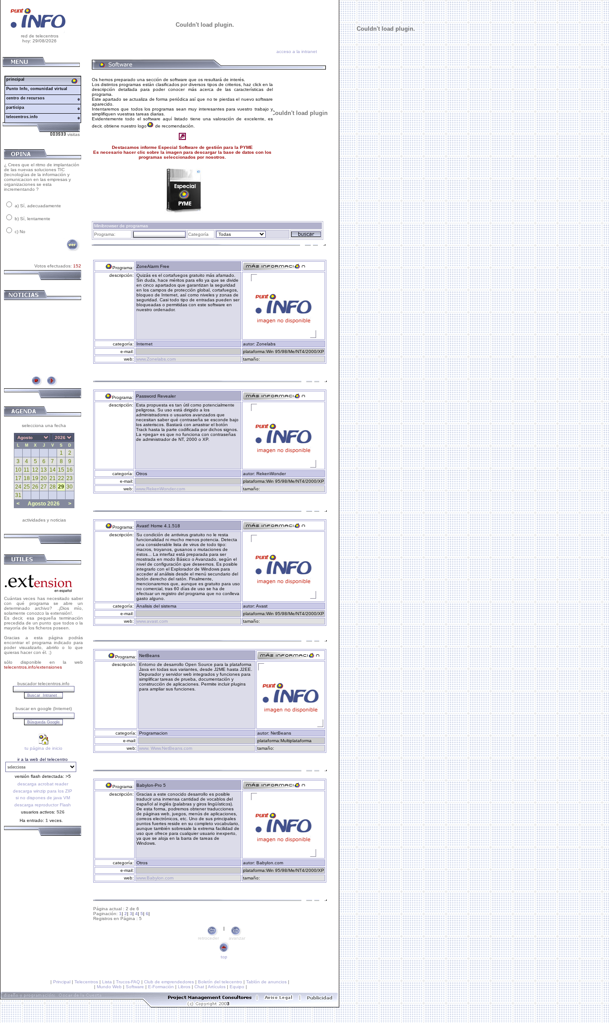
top (224, 956)
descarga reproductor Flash (42, 804)
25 (27, 487)
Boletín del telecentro (220, 981)
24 (18, 487)
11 (26, 470)
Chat (199, 986)
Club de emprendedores (169, 981)
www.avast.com (152, 621)
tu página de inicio (43, 748)
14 (52, 470)
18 (27, 478)
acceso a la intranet (296, 51)
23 (69, 478)
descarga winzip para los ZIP (42, 791)
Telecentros (86, 981)
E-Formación (161, 986)
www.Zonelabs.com (156, 359)
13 (44, 470)
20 (44, 478)
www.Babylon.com (154, 877)
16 (69, 470)
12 (35, 470)
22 (61, 478)
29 (61, 487)
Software (135, 986)
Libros (184, 986)
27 (44, 487)
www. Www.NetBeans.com (165, 748)
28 (52, 487)
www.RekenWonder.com (160, 488)
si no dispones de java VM (43, 797)
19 (35, 478)
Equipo (237, 986)
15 (61, 470)
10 (18, 470)
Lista (107, 981)
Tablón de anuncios (266, 981)
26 (35, 487)
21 (52, 478)
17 (18, 478)
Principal (61, 981)
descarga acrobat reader (42, 783)
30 (69, 487)
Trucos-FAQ (128, 981)
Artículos (217, 986)
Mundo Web (109, 986)
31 (18, 495)
